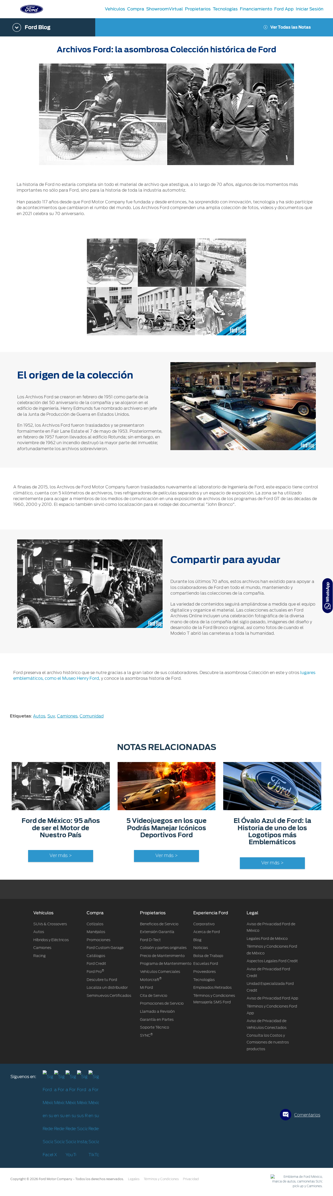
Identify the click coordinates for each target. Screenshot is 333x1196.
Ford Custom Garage (105, 948)
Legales (133, 1179)
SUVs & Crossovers (50, 924)
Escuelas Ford (205, 963)
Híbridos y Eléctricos (51, 940)
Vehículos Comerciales (160, 972)
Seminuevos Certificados (109, 995)
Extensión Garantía (157, 932)
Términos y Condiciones (161, 1179)
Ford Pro (95, 972)
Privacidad (191, 1179)
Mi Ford (146, 987)
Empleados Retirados (212, 987)
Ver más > (60, 855)
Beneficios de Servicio (159, 924)
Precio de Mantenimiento (162, 956)
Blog (197, 940)
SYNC (146, 1035)
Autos (39, 716)
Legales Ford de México (267, 938)
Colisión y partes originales (163, 948)
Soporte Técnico (154, 1027)
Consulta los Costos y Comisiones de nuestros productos (268, 1042)
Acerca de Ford (206, 932)
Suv (51, 716)
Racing (39, 956)
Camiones (67, 716)
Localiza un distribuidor (107, 987)
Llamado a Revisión (157, 1011)
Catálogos (96, 956)
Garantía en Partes (157, 1019)
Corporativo (204, 924)
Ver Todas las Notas (290, 27)
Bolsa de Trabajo (208, 956)
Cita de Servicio (153, 995)
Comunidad (92, 716)
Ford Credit (96, 963)
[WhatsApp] (327, 596)
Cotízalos (95, 924)
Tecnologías (204, 980)
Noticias (200, 948)
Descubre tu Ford (102, 980)
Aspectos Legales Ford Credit (272, 961)
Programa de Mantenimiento (165, 963)
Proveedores (204, 972)
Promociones (98, 940)
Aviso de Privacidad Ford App (272, 998)
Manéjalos (96, 932)
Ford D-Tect (150, 940)
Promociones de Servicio (162, 1003)
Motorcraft (151, 980)
